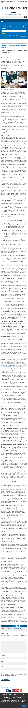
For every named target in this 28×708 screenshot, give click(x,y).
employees (7, 628)
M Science (15, 67)
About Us (16, 14)
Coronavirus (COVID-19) (6, 55)
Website (3, 667)
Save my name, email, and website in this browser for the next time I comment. (14, 674)
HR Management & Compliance (18, 55)
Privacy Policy (17, 703)
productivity (16, 628)
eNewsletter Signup (9, 14)
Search (25, 17)
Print (25, 626)
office (12, 628)
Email (2, 661)
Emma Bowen (15, 595)
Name (3, 655)
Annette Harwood (12, 492)
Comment (4, 640)
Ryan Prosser (4, 92)
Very (21, 67)
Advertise (20, 14)
